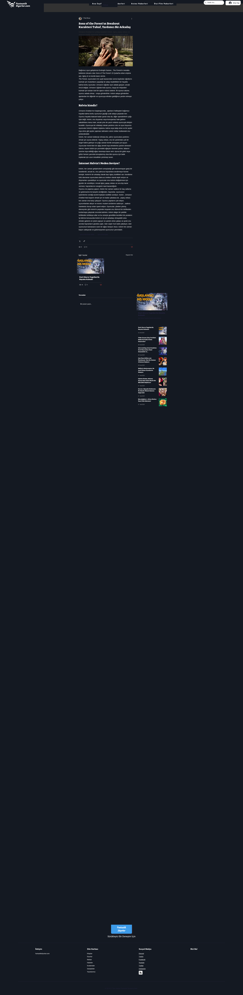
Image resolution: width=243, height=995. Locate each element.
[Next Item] (163, 301)
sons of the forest (103, 234)
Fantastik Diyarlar (121, 929)
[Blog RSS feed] (140, 973)
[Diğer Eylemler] (132, 18)
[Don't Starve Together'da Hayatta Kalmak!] (90, 266)
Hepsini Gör (129, 255)
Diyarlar (89, 957)
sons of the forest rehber (87, 234)
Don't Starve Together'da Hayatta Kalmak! (89, 278)
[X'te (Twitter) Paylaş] (79, 241)
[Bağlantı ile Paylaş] (84, 241)
